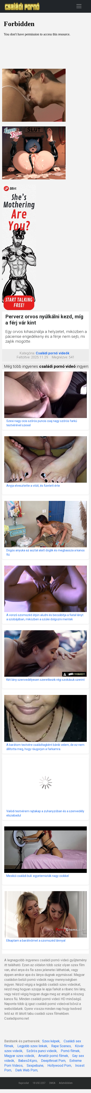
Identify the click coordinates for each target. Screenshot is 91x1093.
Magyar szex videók (19, 1056)
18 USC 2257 (39, 1083)
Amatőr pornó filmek (53, 1056)
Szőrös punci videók (41, 1051)
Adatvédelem (66, 1083)
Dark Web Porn (26, 1070)
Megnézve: (60, 357)
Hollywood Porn (59, 1066)
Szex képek (51, 1041)
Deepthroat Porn (53, 1061)
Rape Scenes (61, 1046)
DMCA (52, 1083)
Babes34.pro (27, 1061)
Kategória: (27, 353)
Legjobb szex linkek (32, 1046)
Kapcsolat (24, 1083)
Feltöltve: (23, 357)
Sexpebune (35, 1066)
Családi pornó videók (52, 353)
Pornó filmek (70, 1051)
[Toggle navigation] (79, 6)
